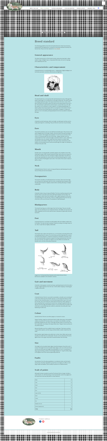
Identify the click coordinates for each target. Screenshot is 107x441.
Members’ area (91, 8)
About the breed (44, 8)
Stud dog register (69, 8)
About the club (34, 8)
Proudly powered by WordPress (53, 432)
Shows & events (81, 8)
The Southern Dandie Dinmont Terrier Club (14, 6)
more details (57, 48)
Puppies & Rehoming (57, 8)
